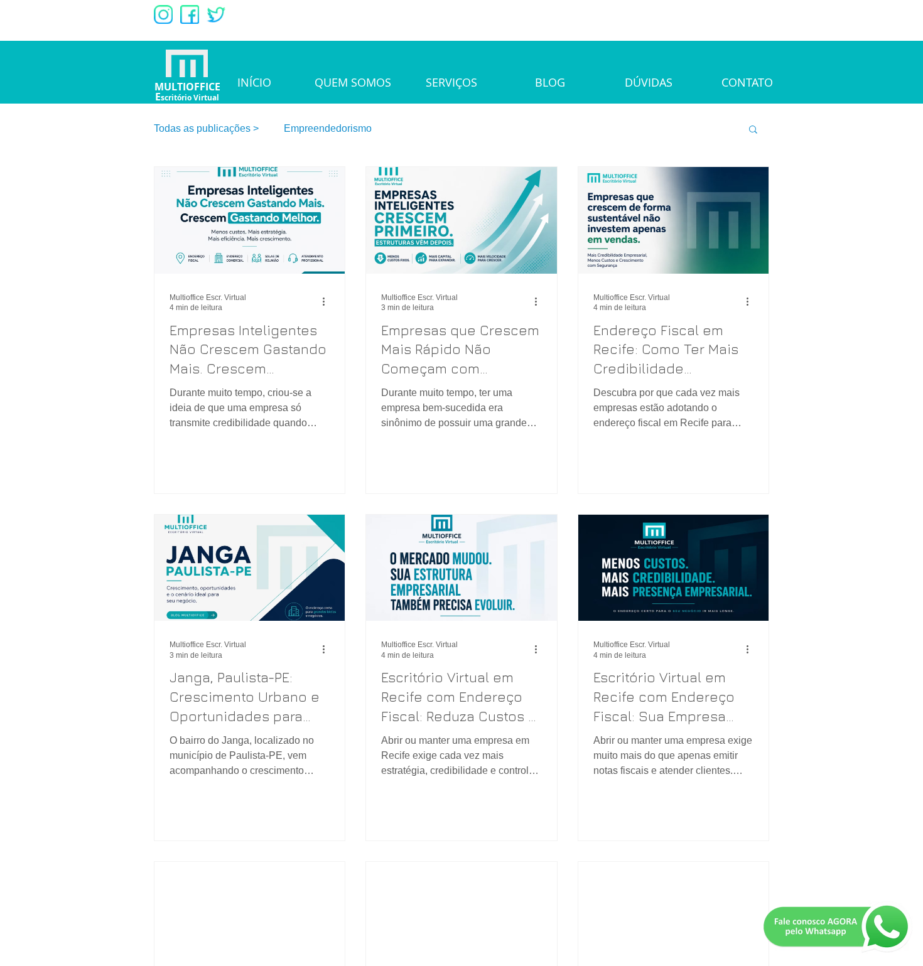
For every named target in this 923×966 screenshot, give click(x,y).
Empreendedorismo (328, 128)
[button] (753, 130)
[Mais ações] (327, 301)
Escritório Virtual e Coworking (463, 128)
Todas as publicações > (206, 128)
